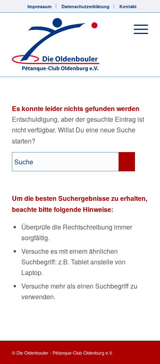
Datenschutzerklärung (86, 6)
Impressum (39, 6)
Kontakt (128, 6)
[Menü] (137, 29)
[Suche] (118, 29)
